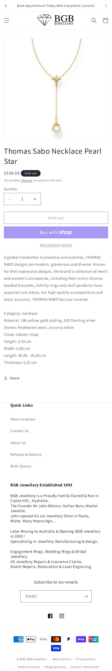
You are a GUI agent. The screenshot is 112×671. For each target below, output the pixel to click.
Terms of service (29, 667)
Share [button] (15, 378)
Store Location (22, 419)
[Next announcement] (106, 5)
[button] (6, 20)
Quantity (10, 189)
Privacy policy (85, 659)
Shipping (26, 180)
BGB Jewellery (36, 659)
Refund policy (62, 659)
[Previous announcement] (5, 5)
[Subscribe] (85, 596)
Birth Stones (20, 466)
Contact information (85, 667)
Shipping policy (55, 667)
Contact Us (19, 430)
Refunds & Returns (26, 454)
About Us (18, 442)
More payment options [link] (56, 245)
